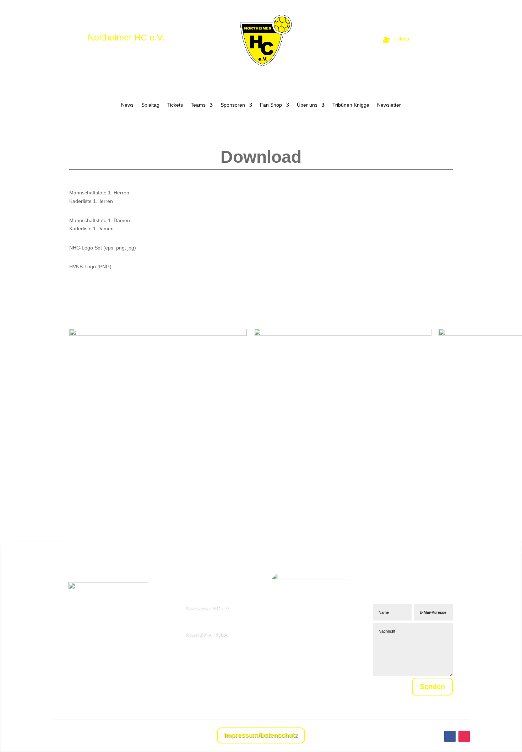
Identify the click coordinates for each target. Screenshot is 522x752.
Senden (432, 687)
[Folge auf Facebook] (450, 736)
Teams (198, 105)
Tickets (175, 105)
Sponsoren (233, 105)
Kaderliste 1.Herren (91, 201)
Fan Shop (271, 105)
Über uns (307, 105)
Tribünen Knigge (350, 105)
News (127, 105)
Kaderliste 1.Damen (91, 228)
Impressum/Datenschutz (261, 735)
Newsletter (389, 105)
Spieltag (150, 105)
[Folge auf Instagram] (464, 736)
